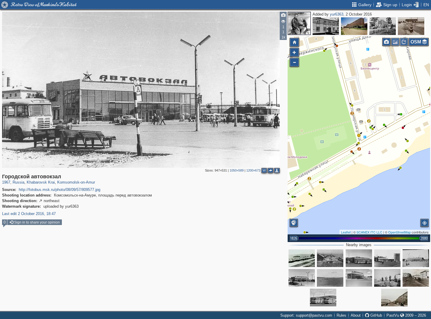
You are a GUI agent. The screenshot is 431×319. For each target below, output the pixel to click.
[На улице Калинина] (382, 26)
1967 (6, 182)
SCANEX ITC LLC (369, 232)
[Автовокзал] (416, 258)
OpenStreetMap (399, 232)
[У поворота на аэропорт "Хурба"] (411, 26)
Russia (18, 182)
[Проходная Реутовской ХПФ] (326, 26)
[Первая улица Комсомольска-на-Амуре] (330, 258)
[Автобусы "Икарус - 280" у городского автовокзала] (323, 297)
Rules (341, 315)
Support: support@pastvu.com (306, 315)
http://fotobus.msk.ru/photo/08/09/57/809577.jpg (59, 189)
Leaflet (346, 232)
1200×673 (253, 170)
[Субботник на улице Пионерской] (394, 297)
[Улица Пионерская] (387, 278)
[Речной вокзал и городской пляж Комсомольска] (302, 258)
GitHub (375, 315)
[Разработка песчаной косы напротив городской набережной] (330, 278)
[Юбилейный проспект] (354, 26)
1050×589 (237, 170)
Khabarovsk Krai (41, 182)
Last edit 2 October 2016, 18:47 (29, 213)
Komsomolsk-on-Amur (76, 182)
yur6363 (336, 14)
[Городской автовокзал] (359, 135)
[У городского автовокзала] (359, 258)
